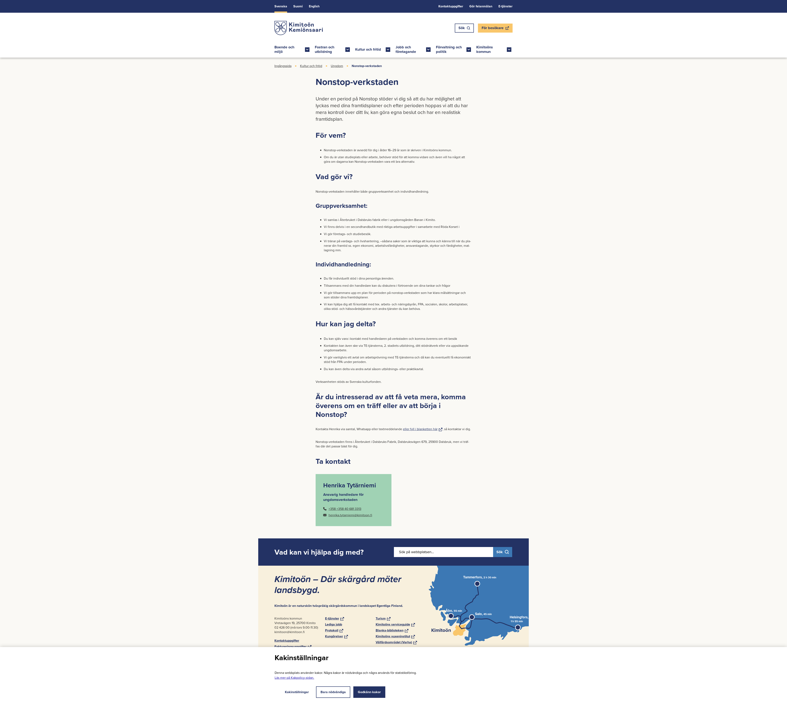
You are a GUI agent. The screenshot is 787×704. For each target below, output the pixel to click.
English (314, 6)
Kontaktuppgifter (450, 6)
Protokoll (334, 630)
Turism (383, 618)
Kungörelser (336, 636)
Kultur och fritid (368, 49)
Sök (461, 28)
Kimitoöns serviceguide (395, 624)
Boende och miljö (284, 49)
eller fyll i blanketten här (422, 429)
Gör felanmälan (480, 6)
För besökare (492, 29)
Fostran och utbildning (324, 49)
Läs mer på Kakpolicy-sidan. (294, 677)
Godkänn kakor (369, 692)
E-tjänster (505, 6)
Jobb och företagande (406, 49)
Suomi (298, 6)
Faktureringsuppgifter (293, 646)
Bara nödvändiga (333, 692)
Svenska (280, 6)
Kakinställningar (297, 692)
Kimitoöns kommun (484, 49)
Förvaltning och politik (449, 49)
